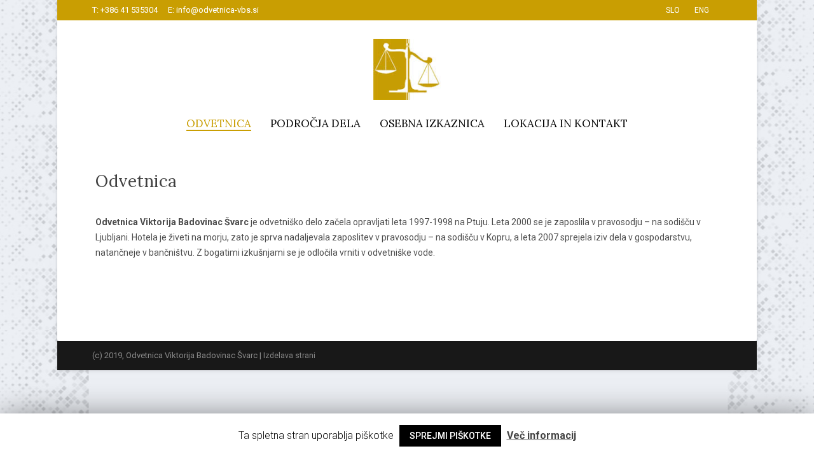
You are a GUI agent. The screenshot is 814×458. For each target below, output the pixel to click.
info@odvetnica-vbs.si (217, 10)
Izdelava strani (289, 355)
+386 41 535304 (129, 10)
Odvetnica (218, 123)
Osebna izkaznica (432, 123)
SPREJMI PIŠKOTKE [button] (450, 436)
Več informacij (541, 435)
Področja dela (315, 123)
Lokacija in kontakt (566, 123)
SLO (673, 10)
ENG (701, 10)
